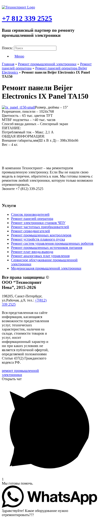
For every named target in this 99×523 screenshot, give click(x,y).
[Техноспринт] (18, 7)
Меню (19, 56)
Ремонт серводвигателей (30, 231)
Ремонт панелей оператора (32, 219)
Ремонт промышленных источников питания (46, 248)
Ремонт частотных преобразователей (40, 227)
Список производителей (30, 214)
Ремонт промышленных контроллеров (41, 235)
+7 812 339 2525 (27, 18)
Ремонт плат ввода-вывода (32, 252)
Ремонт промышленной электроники (47, 64)
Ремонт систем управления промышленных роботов (52, 243)
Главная (8, 64)
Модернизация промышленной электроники (46, 268)
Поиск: (7, 48)
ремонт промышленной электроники (20, 373)
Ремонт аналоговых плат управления (40, 256)
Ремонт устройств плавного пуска (38, 239)
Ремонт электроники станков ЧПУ (38, 223)
